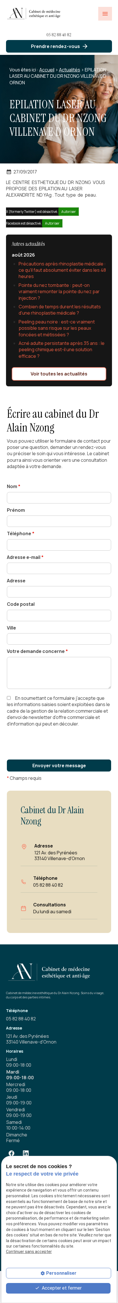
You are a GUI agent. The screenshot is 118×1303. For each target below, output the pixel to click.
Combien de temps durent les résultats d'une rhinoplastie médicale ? (60, 309)
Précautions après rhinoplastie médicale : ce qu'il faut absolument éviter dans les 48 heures (62, 270)
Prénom (16, 510)
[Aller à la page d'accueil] (34, 14)
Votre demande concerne (37, 651)
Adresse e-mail (25, 557)
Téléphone (20, 533)
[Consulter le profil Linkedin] (25, 1153)
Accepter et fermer (61, 1288)
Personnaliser (61, 1273)
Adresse (16, 580)
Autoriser (68, 211)
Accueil (46, 70)
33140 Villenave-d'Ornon (59, 855)
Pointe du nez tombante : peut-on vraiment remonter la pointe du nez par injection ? (59, 291)
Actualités (69, 70)
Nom (13, 486)
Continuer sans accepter (29, 1251)
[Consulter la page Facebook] (11, 1153)
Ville (11, 628)
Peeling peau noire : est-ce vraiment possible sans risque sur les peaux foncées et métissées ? (57, 328)
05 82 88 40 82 (58, 35)
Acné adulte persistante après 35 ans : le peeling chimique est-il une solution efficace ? (62, 349)
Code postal (21, 604)
